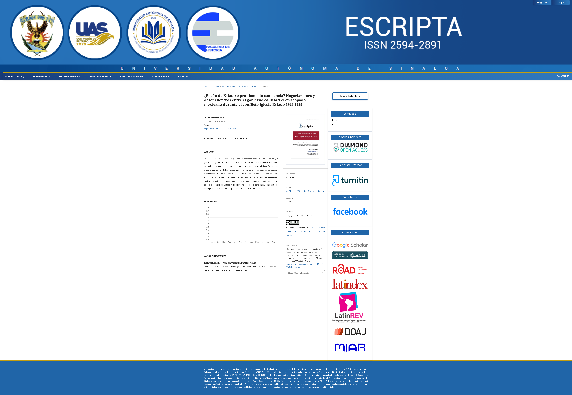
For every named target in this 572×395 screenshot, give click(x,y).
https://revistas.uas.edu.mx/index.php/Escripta (290, 372)
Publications (40, 76)
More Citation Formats (298, 272)
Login (561, 2)
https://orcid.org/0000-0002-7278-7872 (220, 128)
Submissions (160, 76)
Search (564, 75)
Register (542, 2)
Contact (183, 76)
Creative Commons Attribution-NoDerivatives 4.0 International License (305, 231)
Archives (215, 86)
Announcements (99, 76)
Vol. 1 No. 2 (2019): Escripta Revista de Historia (240, 86)
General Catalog (14, 76)
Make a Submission (350, 96)
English (335, 120)
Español (335, 124)
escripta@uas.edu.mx (320, 372)
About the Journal (131, 76)
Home (206, 86)
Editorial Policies (69, 76)
